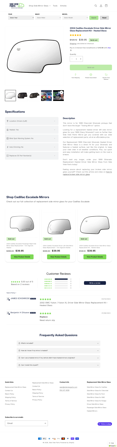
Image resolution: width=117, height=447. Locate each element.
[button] (40, 5)
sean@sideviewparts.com (68, 387)
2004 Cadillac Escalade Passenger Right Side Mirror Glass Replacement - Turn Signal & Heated (21, 245)
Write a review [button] (94, 283)
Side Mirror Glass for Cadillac (97, 387)
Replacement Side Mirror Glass (15, 387)
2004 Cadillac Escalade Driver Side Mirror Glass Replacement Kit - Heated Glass (94, 246)
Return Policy (9, 394)
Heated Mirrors (92, 411)
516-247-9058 (64, 390)
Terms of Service (11, 401)
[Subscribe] (45, 423)
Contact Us (9, 390)
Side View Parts (54, 442)
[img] (45, 299)
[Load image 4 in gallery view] (46, 95)
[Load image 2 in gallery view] (22, 95)
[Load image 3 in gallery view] (34, 95)
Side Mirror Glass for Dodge (96, 401)
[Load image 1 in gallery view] (10, 95)
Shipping (73, 43)
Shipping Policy (10, 397)
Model (65, 14)
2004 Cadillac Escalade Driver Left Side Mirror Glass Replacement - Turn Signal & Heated (58, 246)
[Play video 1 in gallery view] (58, 95)
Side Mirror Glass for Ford (96, 394)
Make (37, 14)
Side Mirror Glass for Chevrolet (97, 390)
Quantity (73, 54)
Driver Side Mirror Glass (95, 404)
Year (10, 14)
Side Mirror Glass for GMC (96, 397)
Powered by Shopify (67, 442)
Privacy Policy (10, 404)
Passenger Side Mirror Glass (96, 407)
